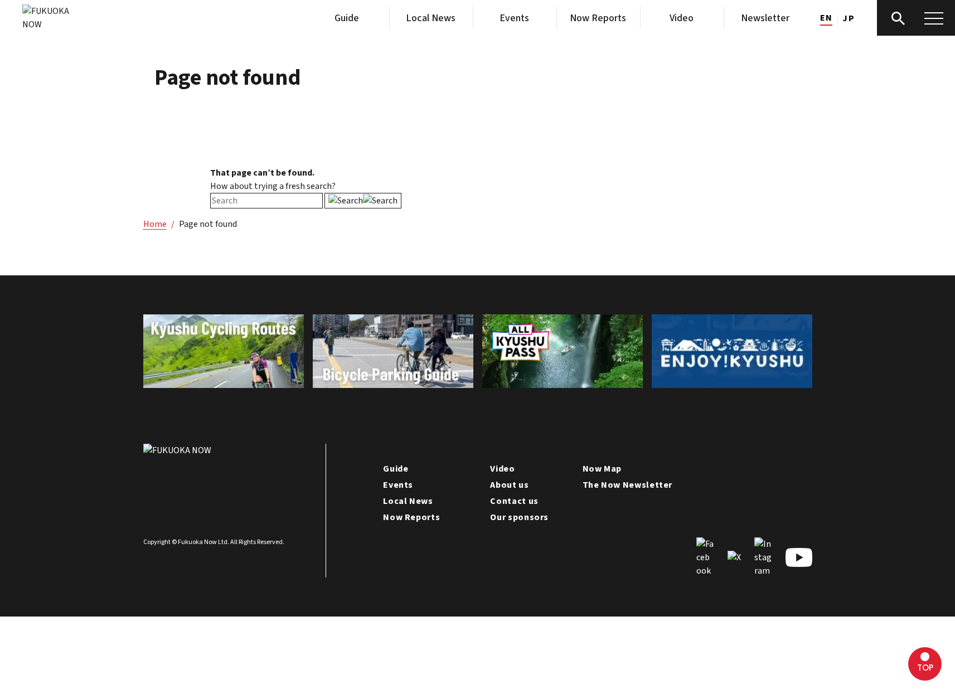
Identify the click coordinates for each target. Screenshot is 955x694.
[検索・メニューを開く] (916, 18)
